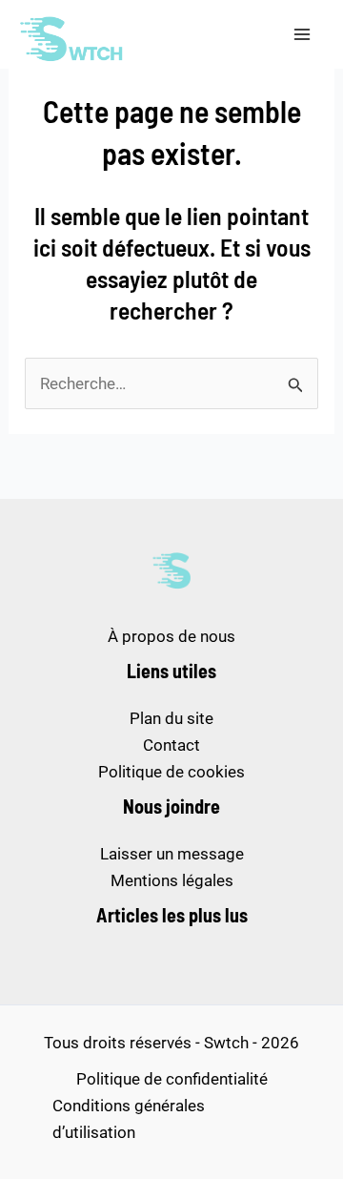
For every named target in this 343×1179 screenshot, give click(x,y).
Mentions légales (172, 880)
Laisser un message (172, 853)
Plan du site (171, 718)
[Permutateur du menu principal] (303, 34)
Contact (171, 745)
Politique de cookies (171, 771)
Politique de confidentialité (172, 1078)
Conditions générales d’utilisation (128, 1119)
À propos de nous (171, 636)
